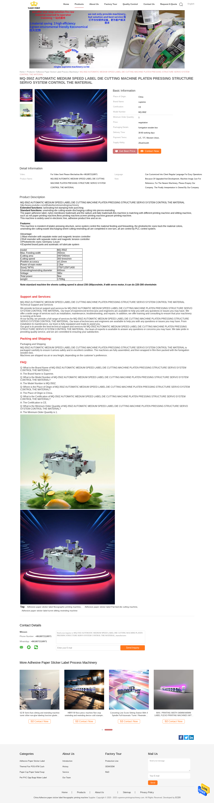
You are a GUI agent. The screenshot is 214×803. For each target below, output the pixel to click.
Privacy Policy (147, 792)
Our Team (66, 777)
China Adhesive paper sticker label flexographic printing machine (61, 797)
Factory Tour (110, 4)
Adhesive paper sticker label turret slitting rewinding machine (49, 610)
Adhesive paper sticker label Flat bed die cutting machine (111, 607)
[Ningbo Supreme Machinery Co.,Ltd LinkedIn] (191, 737)
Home (66, 4)
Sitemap (127, 792)
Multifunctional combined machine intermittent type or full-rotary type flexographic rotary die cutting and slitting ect (129, 714)
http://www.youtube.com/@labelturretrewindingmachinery (49, 205)
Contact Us (149, 4)
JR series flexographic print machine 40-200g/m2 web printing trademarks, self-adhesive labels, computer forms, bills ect (39, 714)
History (65, 766)
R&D (107, 772)
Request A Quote (168, 4)
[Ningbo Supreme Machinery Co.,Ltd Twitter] (186, 737)
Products (79, 4)
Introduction (67, 761)
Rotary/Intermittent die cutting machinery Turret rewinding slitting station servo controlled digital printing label (84, 714)
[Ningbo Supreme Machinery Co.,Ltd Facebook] (181, 737)
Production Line (111, 761)
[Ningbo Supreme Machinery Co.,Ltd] (34, 5)
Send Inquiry (132, 647)
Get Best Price (127, 151)
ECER (178, 797)
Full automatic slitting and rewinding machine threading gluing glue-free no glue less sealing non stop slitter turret (173, 714)
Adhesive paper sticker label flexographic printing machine (54, 607)
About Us (94, 4)
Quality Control (130, 4)
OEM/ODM (110, 766)
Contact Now (151, 151)
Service (65, 772)
